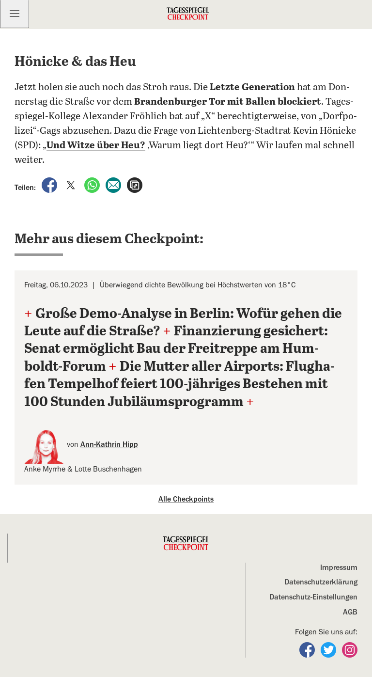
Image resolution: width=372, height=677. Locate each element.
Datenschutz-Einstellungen (313, 597)
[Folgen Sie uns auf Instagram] (349, 649)
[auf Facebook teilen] (50, 185)
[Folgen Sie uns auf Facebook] (308, 649)
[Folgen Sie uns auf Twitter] (329, 649)
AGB (350, 612)
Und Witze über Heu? (95, 145)
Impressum (338, 567)
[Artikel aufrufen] (134, 185)
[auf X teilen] (71, 185)
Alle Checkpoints (186, 499)
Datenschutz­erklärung (320, 582)
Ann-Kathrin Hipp (109, 444)
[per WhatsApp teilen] (93, 185)
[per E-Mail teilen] (114, 185)
